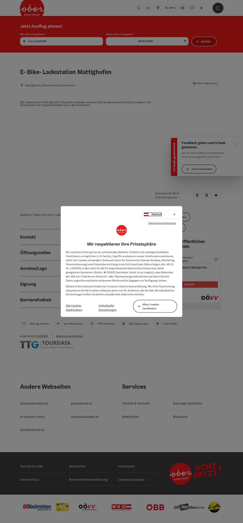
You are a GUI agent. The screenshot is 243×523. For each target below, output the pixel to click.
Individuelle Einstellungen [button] (108, 307)
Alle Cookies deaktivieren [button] (74, 307)
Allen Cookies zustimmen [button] (150, 306)
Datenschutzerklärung (162, 223)
